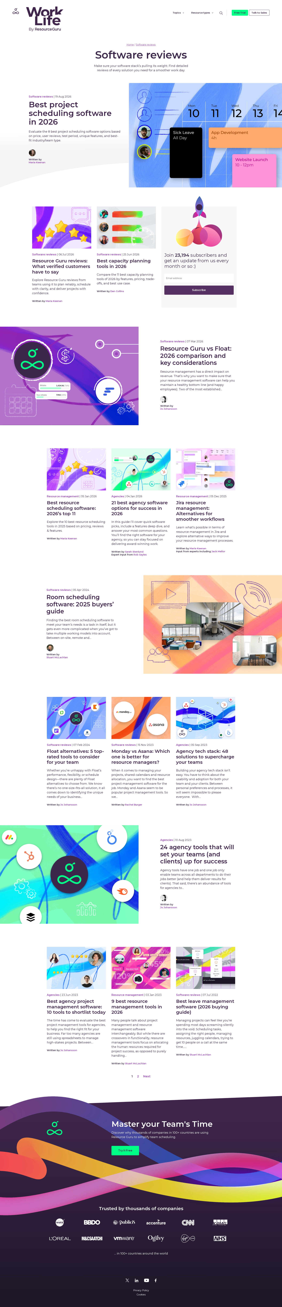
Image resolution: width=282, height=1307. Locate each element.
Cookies (141, 1294)
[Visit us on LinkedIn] (136, 1280)
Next (146, 1076)
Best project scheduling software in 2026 (70, 113)
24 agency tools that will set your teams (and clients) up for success (197, 854)
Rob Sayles (140, 554)
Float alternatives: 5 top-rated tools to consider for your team (75, 757)
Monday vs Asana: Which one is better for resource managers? (140, 757)
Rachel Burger (133, 804)
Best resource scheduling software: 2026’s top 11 (71, 508)
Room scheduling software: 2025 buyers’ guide (80, 604)
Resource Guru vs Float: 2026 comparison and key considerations (195, 355)
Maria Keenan (37, 162)
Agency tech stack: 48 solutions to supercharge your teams (205, 757)
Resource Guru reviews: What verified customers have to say (61, 266)
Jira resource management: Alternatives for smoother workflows (200, 511)
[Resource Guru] (37, 19)
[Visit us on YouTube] (146, 1280)
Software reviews (146, 44)
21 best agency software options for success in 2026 (139, 508)
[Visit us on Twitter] (127, 1280)
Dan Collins (117, 291)
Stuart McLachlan (57, 657)
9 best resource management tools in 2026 (136, 1007)
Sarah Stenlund (134, 551)
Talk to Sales (259, 12)
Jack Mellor (218, 551)
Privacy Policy (141, 1290)
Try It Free (125, 1150)
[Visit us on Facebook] (155, 1280)
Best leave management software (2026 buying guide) (205, 1007)
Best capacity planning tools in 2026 (124, 263)
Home (130, 44)
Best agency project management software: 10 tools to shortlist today (76, 1007)
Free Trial (240, 12)
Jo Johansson (168, 408)
